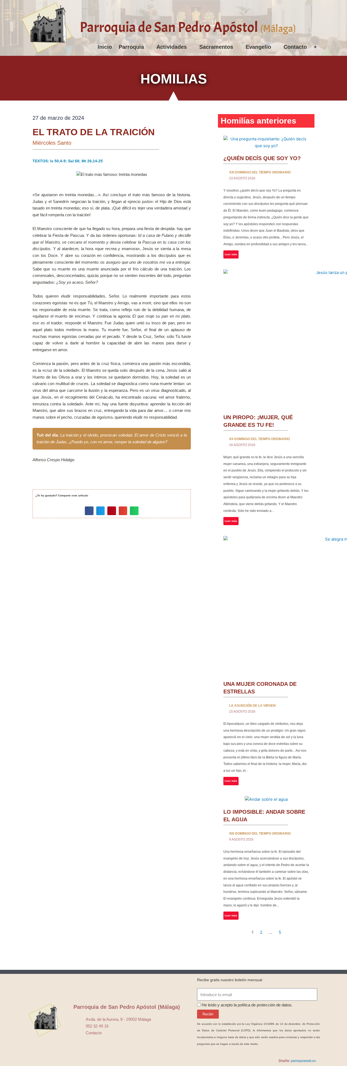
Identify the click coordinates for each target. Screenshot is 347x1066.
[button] (89, 510)
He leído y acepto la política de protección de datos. (247, 1005)
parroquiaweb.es (303, 1061)
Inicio (105, 47)
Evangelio (258, 47)
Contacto (295, 47)
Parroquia (131, 47)
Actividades (171, 47)
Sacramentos (216, 47)
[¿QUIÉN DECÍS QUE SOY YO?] (266, 142)
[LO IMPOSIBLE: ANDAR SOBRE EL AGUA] (266, 799)
